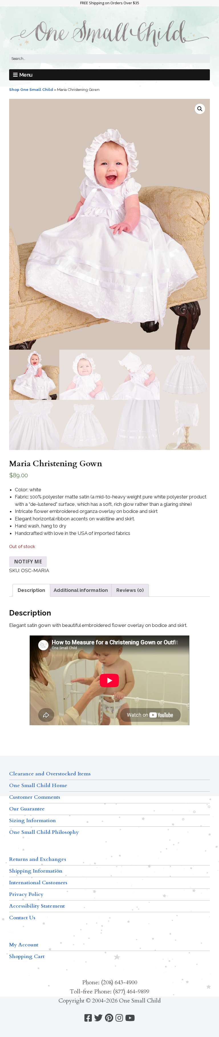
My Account (23, 944)
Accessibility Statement (37, 906)
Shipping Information (35, 871)
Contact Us (22, 917)
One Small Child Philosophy (44, 832)
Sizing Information (32, 820)
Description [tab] (31, 590)
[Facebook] (88, 1018)
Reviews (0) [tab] (130, 590)
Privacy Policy (26, 894)
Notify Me (28, 561)
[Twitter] (98, 1018)
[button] (200, 109)
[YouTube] (130, 1018)
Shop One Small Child (31, 89)
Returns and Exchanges (37, 859)
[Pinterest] (109, 1018)
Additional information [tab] (81, 590)
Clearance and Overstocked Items (50, 773)
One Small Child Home (38, 785)
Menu (26, 75)
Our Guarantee (27, 808)
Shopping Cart (26, 956)
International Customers (38, 882)
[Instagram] (119, 1018)
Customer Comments (34, 797)
